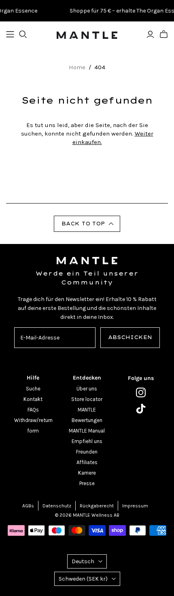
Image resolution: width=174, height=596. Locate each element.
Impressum (135, 506)
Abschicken (130, 337)
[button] (87, 224)
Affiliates (87, 462)
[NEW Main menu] (10, 34)
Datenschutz (56, 506)
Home (77, 67)
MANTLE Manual (87, 431)
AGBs (28, 506)
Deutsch (83, 561)
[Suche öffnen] (23, 34)
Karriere (87, 473)
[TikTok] (141, 409)
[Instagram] (141, 392)
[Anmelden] (150, 34)
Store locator (86, 399)
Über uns (86, 389)
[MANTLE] (87, 34)
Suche (33, 389)
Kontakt (32, 399)
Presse (87, 483)
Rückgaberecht (97, 506)
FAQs (33, 410)
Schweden (83, 578)
